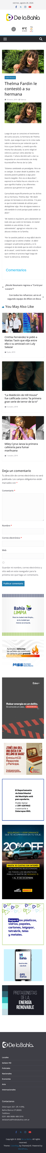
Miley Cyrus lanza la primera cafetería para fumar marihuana (21, 447)
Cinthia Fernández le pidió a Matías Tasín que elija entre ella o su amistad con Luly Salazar (21, 342)
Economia (6, 1079)
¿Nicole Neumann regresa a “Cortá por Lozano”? (24, 287)
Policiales (6, 1068)
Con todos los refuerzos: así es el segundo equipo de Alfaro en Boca (24, 297)
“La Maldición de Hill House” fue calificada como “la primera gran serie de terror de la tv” (23, 398)
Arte (4, 1084)
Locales (5, 1057)
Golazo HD (6, 1063)
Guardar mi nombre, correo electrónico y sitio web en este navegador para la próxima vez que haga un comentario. (22, 571)
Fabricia (23, 100)
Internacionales (9, 1089)
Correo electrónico (12, 537)
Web (4, 550)
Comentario (8, 490)
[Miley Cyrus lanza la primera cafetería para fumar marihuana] (23, 417)
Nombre (7, 525)
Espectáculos (10, 77)
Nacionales (7, 1073)
